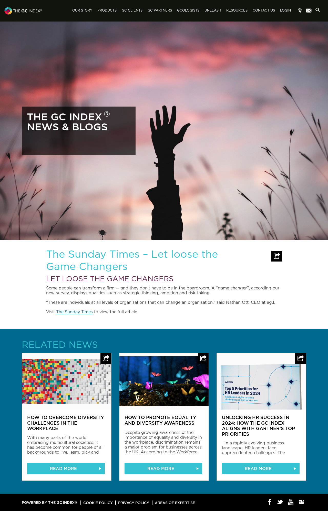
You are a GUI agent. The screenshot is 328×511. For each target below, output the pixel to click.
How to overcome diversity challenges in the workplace (65, 423)
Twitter (280, 502)
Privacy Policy (133, 503)
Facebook (270, 502)
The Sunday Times (74, 312)
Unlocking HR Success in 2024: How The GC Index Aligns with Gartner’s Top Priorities (258, 425)
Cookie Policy (98, 503)
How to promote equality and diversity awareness (160, 420)
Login (285, 10)
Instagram (301, 502)
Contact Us (264, 10)
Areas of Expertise (175, 503)
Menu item (300, 11)
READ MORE (63, 468)
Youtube (291, 502)
